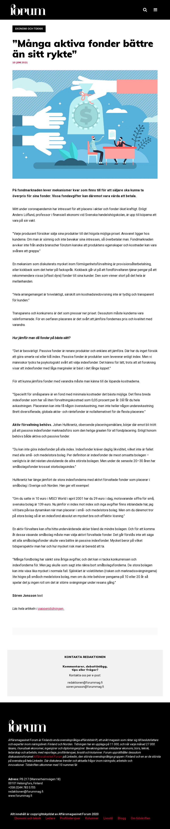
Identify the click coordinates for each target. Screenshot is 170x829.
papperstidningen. (51, 609)
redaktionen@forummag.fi (85, 682)
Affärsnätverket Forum (48, 756)
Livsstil (108, 818)
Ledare (50, 818)
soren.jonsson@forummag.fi (85, 686)
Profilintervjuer (70, 818)
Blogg (122, 818)
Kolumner (92, 818)
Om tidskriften (140, 818)
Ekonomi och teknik (29, 28)
